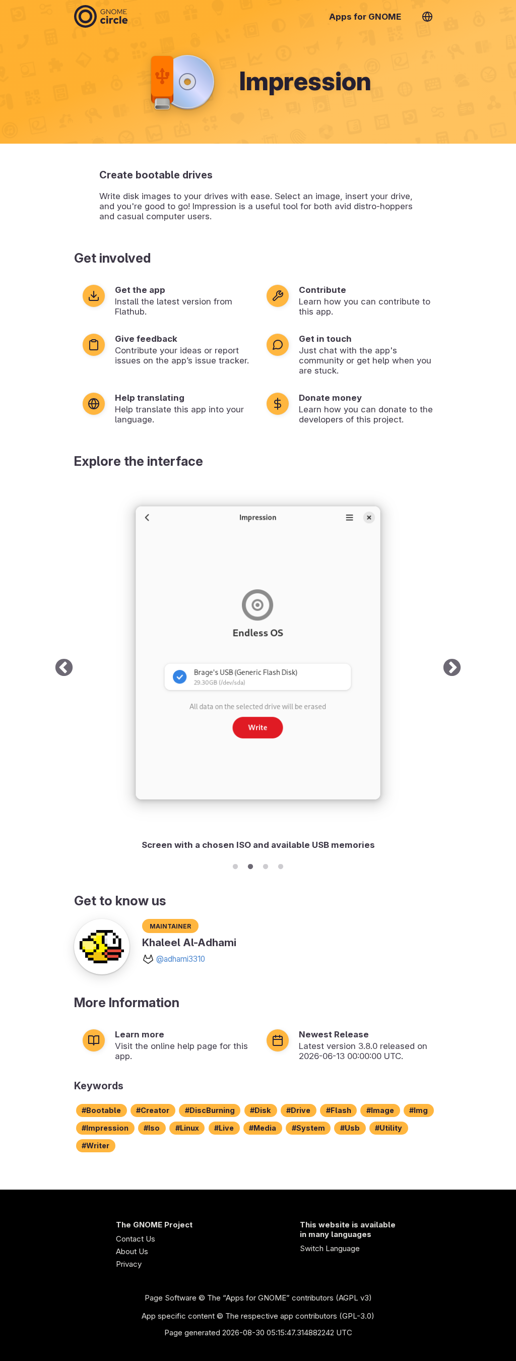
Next (452, 668)
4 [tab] (281, 865)
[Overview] (100, 16)
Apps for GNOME (365, 17)
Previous (64, 668)
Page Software (171, 1298)
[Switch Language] (427, 16)
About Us (132, 1251)
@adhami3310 (180, 959)
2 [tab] (250, 865)
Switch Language (330, 1248)
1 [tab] (235, 865)
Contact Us (135, 1239)
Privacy (129, 1264)
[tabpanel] (258, 668)
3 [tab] (266, 865)
